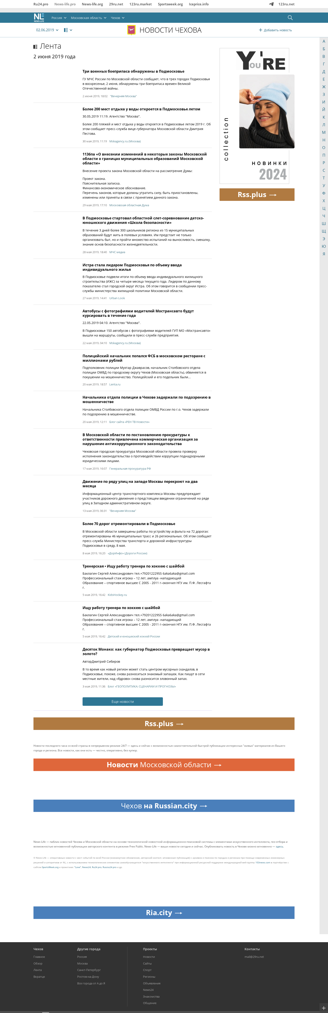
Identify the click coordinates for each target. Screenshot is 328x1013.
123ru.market (140, 4)
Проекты (150, 949)
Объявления (151, 983)
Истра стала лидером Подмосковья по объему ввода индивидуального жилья (132, 267)
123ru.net (286, 4)
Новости (149, 957)
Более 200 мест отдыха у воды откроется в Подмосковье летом (141, 109)
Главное (39, 957)
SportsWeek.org (50, 867)
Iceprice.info (199, 4)
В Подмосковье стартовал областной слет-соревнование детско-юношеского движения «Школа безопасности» (143, 220)
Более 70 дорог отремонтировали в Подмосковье (129, 523)
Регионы (149, 977)
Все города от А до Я (91, 983)
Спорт (147, 970)
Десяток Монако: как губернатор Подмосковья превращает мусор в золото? (146, 651)
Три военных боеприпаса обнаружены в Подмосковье (133, 71)
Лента (50, 46)
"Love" (77, 867)
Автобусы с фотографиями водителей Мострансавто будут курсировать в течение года (138, 313)
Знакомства (151, 996)
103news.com (262, 862)
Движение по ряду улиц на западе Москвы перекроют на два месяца (140, 483)
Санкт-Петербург (89, 970)
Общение (149, 1003)
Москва (82, 963)
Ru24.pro (40, 4)
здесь (279, 846)
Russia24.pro (109, 867)
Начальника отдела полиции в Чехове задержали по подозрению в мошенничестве (147, 399)
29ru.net (116, 4)
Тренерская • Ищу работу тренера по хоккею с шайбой (134, 566)
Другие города (88, 949)
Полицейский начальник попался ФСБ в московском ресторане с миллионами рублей (144, 358)
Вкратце (39, 977)
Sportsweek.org (170, 4)
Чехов (38, 949)
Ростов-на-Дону (88, 977)
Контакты (252, 949)
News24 (86, 867)
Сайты (147, 963)
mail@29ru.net (254, 957)
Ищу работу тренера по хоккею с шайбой (121, 607)
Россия (82, 957)
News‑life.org (92, 4)
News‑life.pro (65, 4)
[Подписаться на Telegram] (271, 4)
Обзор (37, 963)
